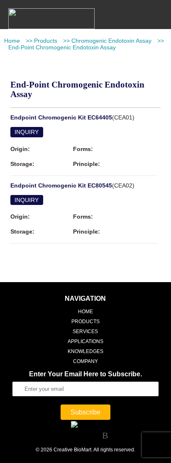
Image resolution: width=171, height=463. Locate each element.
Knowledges (85, 351)
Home (12, 40)
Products (45, 40)
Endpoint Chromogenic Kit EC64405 (61, 117)
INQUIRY (27, 132)
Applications (85, 341)
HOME (85, 311)
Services (85, 331)
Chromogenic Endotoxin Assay (111, 40)
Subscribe (85, 412)
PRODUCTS (85, 321)
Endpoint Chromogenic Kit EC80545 (61, 185)
